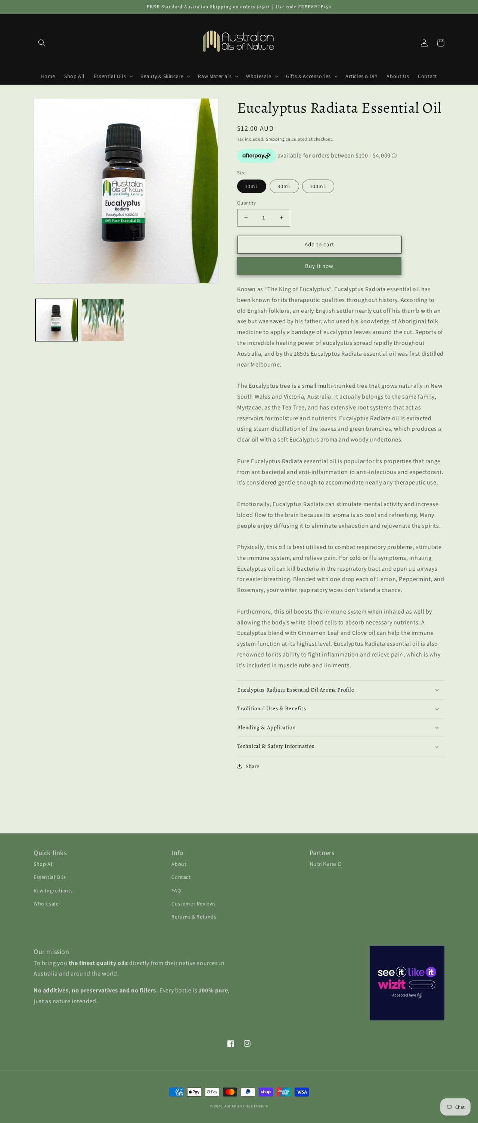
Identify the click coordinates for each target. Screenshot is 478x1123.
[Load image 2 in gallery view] (102, 320)
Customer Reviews (193, 903)
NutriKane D (326, 864)
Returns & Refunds (193, 916)
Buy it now (319, 265)
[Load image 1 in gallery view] (56, 320)
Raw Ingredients (53, 890)
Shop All (44, 864)
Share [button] (253, 766)
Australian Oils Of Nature (246, 1106)
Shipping (275, 139)
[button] (42, 43)
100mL (318, 186)
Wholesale (46, 903)
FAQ (176, 890)
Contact (180, 877)
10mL (251, 186)
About (178, 864)
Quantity (246, 203)
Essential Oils (50, 877)
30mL (284, 186)
